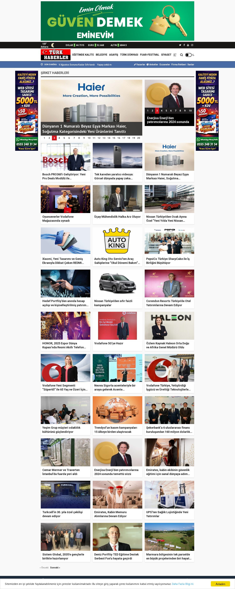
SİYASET (166, 54)
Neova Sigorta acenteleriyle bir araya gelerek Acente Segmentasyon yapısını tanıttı (115, 389)
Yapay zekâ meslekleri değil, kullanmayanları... (93, 64)
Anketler (153, 64)
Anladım (220, 584)
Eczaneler (165, 64)
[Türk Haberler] (55, 54)
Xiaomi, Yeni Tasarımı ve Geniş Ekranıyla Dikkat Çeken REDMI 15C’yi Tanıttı (62, 262)
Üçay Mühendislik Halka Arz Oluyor (117, 216)
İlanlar (191, 64)
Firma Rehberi (178, 64)
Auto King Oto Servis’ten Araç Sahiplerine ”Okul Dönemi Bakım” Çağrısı (116, 262)
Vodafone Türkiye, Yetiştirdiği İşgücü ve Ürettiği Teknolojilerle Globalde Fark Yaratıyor (167, 389)
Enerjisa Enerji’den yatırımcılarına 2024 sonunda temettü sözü (168, 120)
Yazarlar (140, 64)
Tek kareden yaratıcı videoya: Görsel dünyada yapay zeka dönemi (113, 178)
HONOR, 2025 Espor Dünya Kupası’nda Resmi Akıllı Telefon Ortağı (63, 347)
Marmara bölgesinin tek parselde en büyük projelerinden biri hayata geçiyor (168, 558)
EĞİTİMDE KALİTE (83, 54)
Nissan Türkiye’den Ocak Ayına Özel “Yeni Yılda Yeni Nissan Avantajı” (166, 220)
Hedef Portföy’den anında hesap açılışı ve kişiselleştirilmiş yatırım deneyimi (64, 305)
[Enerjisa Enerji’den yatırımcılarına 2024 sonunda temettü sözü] (169, 93)
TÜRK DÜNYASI (129, 54)
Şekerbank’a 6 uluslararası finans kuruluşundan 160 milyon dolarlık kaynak (168, 431)
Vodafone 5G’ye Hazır (108, 343)
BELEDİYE (101, 54)
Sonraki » (55, 567)
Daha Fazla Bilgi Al (182, 584)
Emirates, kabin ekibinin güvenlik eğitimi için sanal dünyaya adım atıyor (168, 474)
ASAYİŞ (113, 54)
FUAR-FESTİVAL (149, 54)
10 (190, 110)
